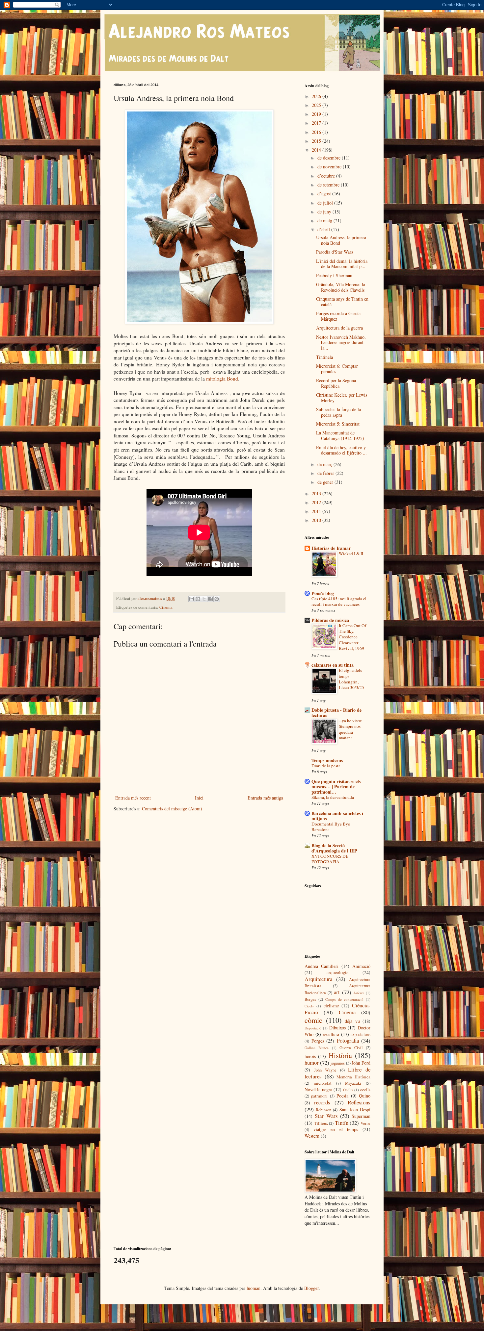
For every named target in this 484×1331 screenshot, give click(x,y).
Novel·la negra (318, 1089)
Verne (365, 1123)
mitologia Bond (222, 378)
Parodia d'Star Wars (334, 252)
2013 (317, 493)
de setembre (329, 185)
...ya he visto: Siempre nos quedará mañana (351, 729)
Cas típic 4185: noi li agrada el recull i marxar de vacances (338, 601)
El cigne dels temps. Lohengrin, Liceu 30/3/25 (351, 678)
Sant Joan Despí (354, 1109)
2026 (317, 96)
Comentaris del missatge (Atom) (172, 808)
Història (340, 1055)
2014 (317, 150)
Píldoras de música (330, 620)
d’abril (324, 229)
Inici (199, 798)
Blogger (311, 1288)
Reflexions (359, 1102)
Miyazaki (353, 1083)
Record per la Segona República (336, 383)
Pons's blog (322, 593)
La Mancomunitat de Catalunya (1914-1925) (340, 435)
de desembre (329, 158)
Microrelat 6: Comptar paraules (337, 369)
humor (312, 1062)
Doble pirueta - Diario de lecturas (336, 712)
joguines (338, 1063)
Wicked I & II (351, 553)
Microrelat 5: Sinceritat (338, 424)
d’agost (324, 193)
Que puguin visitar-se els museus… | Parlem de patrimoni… (336, 786)
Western (312, 1136)
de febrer (326, 473)
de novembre (330, 166)
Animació (361, 966)
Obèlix (348, 1089)
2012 (317, 502)
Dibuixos (337, 1027)
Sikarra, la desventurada (332, 797)
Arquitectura (318, 979)
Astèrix (358, 992)
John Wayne (325, 1070)
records (322, 1102)
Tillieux (321, 1123)
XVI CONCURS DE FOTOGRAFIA (329, 859)
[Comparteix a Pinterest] (216, 599)
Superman (361, 1116)
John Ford (361, 1063)
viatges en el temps (335, 1129)
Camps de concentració (344, 999)
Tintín (341, 1122)
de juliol (325, 203)
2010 (317, 520)
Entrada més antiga (265, 798)
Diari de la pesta (325, 766)
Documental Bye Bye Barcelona (330, 826)
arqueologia (337, 972)
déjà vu (352, 1021)
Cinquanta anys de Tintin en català (342, 302)
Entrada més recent (133, 798)
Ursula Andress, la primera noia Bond (341, 240)
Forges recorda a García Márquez (338, 316)
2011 (317, 511)
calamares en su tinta (332, 664)
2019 (317, 114)
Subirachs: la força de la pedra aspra (338, 412)
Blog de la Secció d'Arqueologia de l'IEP (334, 848)
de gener (326, 482)
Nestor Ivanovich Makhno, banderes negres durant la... (341, 342)
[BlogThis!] (198, 599)
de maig (325, 220)
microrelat (323, 1083)
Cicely (309, 1005)
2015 (317, 141)
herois (310, 1056)
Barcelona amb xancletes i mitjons (337, 816)
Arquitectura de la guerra (339, 328)
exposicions (360, 1034)
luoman (253, 1288)
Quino (364, 1096)
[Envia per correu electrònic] (191, 599)
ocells (365, 1090)
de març (325, 464)
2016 (317, 132)
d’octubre (326, 176)
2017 (317, 123)
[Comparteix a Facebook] (210, 599)
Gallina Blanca (317, 1047)
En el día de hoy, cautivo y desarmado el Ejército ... (341, 450)
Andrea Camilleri (321, 966)
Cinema (166, 607)
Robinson (323, 1110)
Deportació (313, 1027)
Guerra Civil (351, 1047)
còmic (313, 1020)
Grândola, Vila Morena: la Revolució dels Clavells (340, 287)
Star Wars (326, 1116)
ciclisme (331, 1005)
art (337, 992)
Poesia (342, 1096)
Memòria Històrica (353, 1077)
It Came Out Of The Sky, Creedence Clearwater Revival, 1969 (352, 637)
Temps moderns (327, 760)
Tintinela (324, 357)
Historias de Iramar (331, 548)
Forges (317, 1041)
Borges (310, 999)
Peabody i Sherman (334, 275)
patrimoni (319, 1096)
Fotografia (348, 1040)
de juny (325, 212)
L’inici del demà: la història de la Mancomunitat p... (341, 264)
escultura (331, 1034)
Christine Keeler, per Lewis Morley (341, 398)
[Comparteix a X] (204, 599)
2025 (317, 105)
